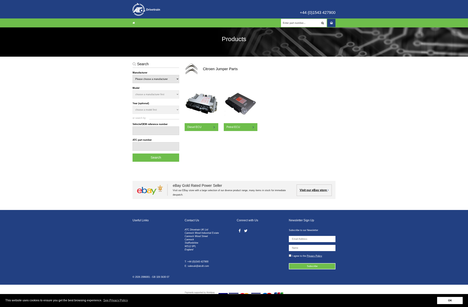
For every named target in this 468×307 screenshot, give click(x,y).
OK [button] (450, 300)
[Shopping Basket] (331, 23)
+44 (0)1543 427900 (317, 12)
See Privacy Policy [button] (115, 300)
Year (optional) (141, 103)
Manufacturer (140, 72)
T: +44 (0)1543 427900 (196, 261)
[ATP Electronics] (146, 9)
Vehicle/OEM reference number (150, 124)
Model (136, 88)
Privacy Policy (314, 256)
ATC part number (142, 140)
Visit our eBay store (314, 190)
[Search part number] (322, 23)
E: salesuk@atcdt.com (197, 266)
